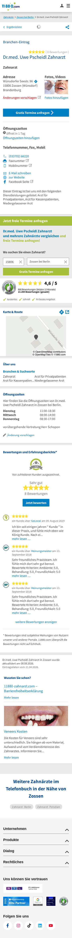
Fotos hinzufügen (56, 98)
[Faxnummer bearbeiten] (27, 160)
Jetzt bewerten (36, 503)
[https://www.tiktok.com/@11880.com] (29, 925)
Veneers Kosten (15, 731)
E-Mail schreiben (19, 173)
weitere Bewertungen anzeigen (36, 622)
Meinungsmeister (41, 551)
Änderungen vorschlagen (20, 98)
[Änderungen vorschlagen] (39, 97)
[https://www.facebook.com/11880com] (7, 925)
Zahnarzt (10, 67)
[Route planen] (35, 81)
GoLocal (36, 521)
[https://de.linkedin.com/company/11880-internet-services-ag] (40, 925)
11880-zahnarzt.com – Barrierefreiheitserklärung (23, 688)
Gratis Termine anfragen (33, 113)
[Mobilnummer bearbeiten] (30, 165)
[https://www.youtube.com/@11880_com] (50, 925)
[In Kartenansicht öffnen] (67, 311)
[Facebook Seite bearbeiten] (31, 181)
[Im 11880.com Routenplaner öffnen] (61, 312)
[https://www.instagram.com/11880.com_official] (18, 925)
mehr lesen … (21, 539)
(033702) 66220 (19, 156)
